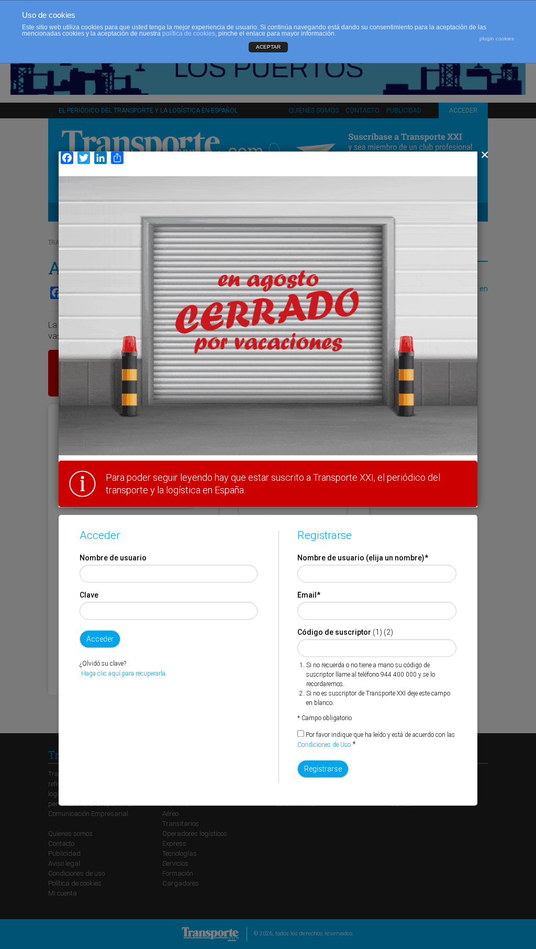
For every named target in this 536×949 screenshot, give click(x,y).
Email (308, 595)
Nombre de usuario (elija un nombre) (362, 558)
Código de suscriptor (334, 632)
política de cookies (188, 33)
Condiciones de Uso (324, 745)
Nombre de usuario (113, 558)
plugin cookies (496, 38)
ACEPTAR (268, 47)
